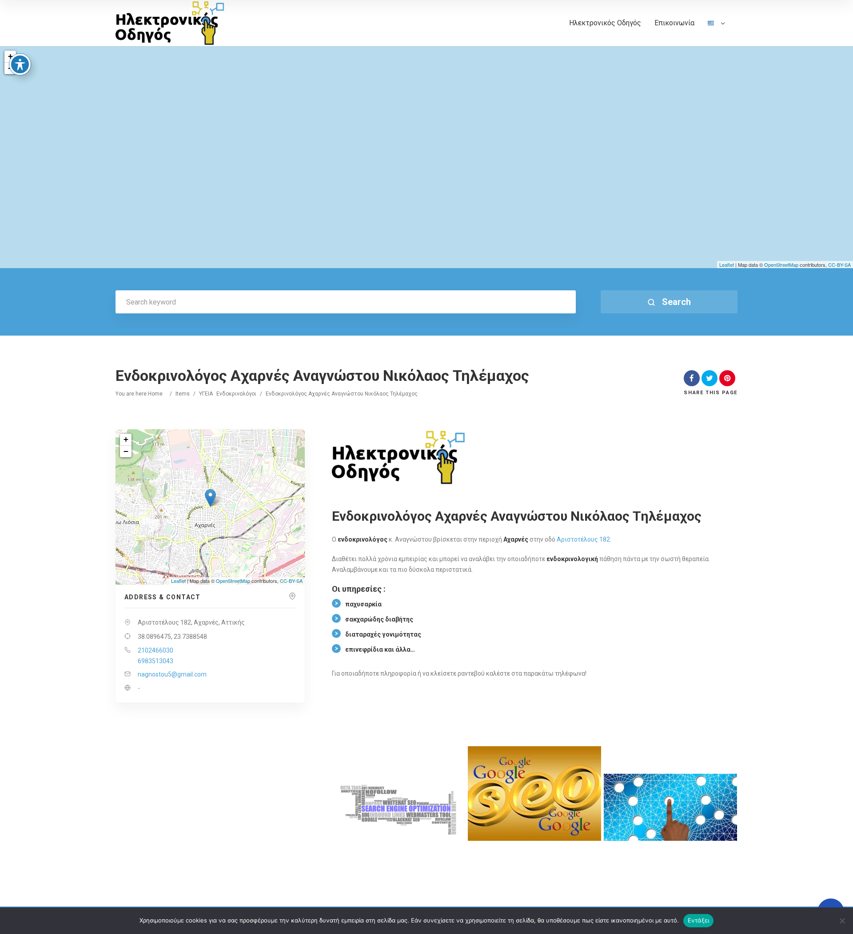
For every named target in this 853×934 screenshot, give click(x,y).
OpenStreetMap (781, 264)
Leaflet (726, 264)
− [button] (126, 451)
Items (182, 394)
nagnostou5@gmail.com (172, 674)
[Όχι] (841, 920)
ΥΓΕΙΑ (206, 394)
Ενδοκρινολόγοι (236, 394)
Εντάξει (699, 920)
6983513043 (155, 661)
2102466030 (155, 650)
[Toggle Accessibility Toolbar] (20, 64)
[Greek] (716, 32)
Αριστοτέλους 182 (583, 539)
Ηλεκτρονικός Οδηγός (605, 23)
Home (155, 394)
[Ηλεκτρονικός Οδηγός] (170, 23)
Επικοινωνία (674, 23)
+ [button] (10, 56)
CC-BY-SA (839, 264)
